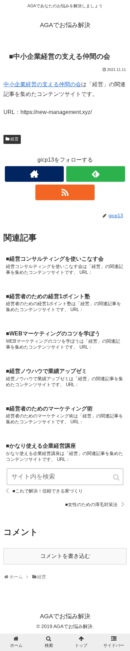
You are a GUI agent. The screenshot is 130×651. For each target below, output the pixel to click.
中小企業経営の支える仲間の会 (42, 84)
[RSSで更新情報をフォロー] (64, 192)
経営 (14, 139)
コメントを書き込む (65, 556)
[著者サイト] (34, 174)
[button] (116, 477)
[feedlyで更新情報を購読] (95, 174)
